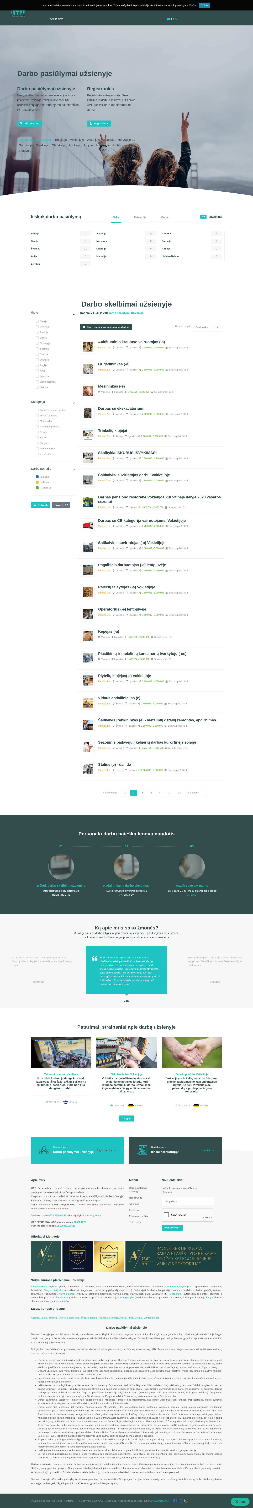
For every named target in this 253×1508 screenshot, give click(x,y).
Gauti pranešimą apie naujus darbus (108, 327)
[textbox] (207, 327)
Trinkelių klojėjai (112, 430)
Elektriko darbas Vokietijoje (126, 1074)
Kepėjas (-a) (108, 631)
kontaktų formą (93, 1215)
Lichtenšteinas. (152, 1317)
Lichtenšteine (122, 145)
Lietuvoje (25, 151)
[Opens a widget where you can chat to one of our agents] (240, 1502)
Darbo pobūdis (41, 468)
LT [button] (172, 19)
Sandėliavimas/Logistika (53, 410)
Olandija (44, 359)
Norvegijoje (126, 139)
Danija (43, 337)
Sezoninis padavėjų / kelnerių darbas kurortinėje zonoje (147, 742)
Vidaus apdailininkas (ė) (119, 698)
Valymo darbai (47, 448)
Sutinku (205, 5)
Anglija (43, 365)
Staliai (43, 437)
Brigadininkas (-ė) (113, 364)
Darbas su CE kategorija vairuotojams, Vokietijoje (142, 520)
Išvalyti (59, 505)
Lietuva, (139, 1317)
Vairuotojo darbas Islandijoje (61, 1074)
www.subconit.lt (160, 1500)
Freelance (45, 487)
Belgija (43, 321)
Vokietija (44, 326)
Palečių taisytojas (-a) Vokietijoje (126, 587)
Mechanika (46, 421)
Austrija (44, 332)
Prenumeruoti (172, 1227)
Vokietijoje (77, 139)
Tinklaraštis (135, 1222)
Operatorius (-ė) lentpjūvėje (122, 609)
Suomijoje (26, 145)
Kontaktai (134, 1210)
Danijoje (109, 139)
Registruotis (101, 123)
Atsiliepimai (57, 19)
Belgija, (94, 1317)
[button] (74, 314)
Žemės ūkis (46, 454)
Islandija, (104, 1317)
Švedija (44, 354)
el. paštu (192, 895)
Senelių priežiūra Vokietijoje (192, 1074)
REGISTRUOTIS (61, 894)
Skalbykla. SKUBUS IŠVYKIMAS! (127, 453)
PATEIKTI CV (126, 894)
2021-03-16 (54, 1102)
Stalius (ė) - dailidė (114, 764)
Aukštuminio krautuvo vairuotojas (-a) (131, 342)
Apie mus (134, 1203)
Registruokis (104, 1150)
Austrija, (35, 1317)
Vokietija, (64, 1317)
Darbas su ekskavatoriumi (121, 408)
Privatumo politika (138, 1216)
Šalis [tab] (116, 217)
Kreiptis (205, 1150)
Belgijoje (61, 139)
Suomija (44, 348)
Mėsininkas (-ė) (111, 386)
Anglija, (123, 1317)
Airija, (131, 1317)
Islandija (44, 376)
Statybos (44, 443)
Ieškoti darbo (31, 123)
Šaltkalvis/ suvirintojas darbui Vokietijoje (134, 475)
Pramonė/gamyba (49, 426)
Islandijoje (103, 145)
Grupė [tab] (164, 217)
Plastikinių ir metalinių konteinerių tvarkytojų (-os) (142, 653)
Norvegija (45, 343)
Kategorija (38, 402)
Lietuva (44, 387)
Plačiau (193, 5)
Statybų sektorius (53, 1290)
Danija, (44, 1317)
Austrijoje (94, 139)
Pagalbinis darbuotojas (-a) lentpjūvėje (132, 565)
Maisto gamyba (48, 415)
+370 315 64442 (57, 1215)
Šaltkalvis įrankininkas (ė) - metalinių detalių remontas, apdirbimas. (157, 720)
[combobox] (207, 327)
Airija (42, 370)
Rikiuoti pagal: (183, 326)
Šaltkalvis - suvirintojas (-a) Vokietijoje (131, 543)
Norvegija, (75, 1317)
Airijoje (89, 145)
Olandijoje (59, 145)
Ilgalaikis (44, 476)
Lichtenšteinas (48, 381)
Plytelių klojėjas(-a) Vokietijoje (124, 676)
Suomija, (54, 1317)
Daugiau (126, 1118)
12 (179, 792)
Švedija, (85, 1317)
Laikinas (44, 482)
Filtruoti (43, 505)
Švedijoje (42, 145)
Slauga (44, 432)
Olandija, (114, 1317)
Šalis (34, 313)
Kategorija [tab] (140, 217)
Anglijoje (75, 145)
